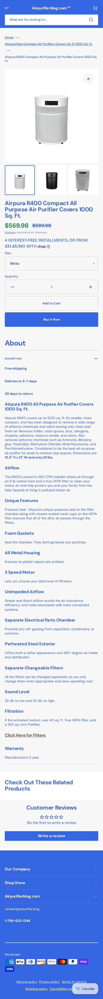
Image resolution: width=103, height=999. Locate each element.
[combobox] (51, 19)
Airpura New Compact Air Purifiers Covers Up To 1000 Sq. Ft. (49, 44)
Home (9, 37)
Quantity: (11, 276)
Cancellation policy (64, 989)
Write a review (51, 835)
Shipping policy (36, 989)
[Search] (92, 19)
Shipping (10, 232)
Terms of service (74, 982)
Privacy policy (49, 982)
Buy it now (51, 319)
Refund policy (27, 982)
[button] (6, 8)
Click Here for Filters (25, 735)
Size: (8, 253)
